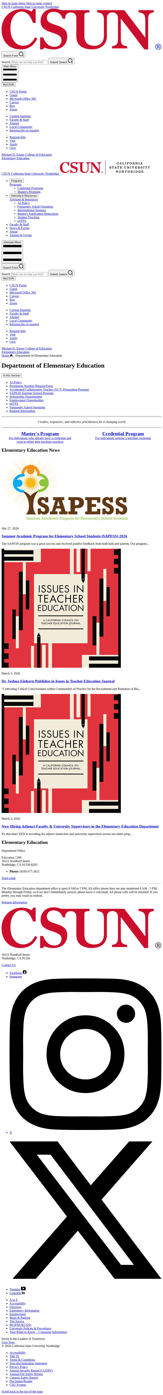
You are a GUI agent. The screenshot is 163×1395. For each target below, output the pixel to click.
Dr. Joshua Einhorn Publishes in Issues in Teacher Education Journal (58, 681)
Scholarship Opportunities (26, 396)
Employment (18, 1314)
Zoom (13, 109)
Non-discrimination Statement (28, 1363)
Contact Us (9, 965)
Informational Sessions (31, 210)
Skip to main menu (13, 3)
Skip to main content (39, 3)
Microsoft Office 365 (23, 98)
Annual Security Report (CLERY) (31, 1370)
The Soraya (17, 1321)
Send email (9, 878)
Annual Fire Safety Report (26, 1374)
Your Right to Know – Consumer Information (38, 1332)
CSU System (18, 1384)
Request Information (22, 411)
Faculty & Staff (19, 119)
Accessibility (18, 1303)
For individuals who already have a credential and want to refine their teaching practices (40, 437)
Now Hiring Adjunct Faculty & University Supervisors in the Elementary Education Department (80, 826)
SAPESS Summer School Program (31, 393)
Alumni (14, 123)
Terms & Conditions (22, 1359)
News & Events (19, 228)
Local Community (21, 127)
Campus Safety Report (24, 1377)
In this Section (11, 375)
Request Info (18, 137)
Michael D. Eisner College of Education (27, 154)
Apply (13, 144)
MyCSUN (8, 84)
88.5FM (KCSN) (20, 1325)
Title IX (14, 1356)
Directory (15, 1307)
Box (12, 106)
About (13, 231)
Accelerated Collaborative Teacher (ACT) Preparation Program (49, 389)
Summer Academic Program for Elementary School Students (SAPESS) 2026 (64, 536)
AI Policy (23, 203)
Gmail (13, 95)
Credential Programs (30, 188)
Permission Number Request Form (31, 386)
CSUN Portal (18, 91)
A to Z (14, 1300)
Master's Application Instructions (37, 213)
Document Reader (21, 1381)
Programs (16, 180)
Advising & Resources (24, 195)
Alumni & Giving (21, 235)
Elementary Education (15, 158)
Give (13, 148)
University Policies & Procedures (30, 1328)
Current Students (20, 116)
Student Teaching (28, 217)
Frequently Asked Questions (35, 206)
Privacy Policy (19, 1367)
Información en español (24, 130)
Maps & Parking (20, 1317)
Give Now (8, 1342)
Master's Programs (29, 191)
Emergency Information (24, 1310)
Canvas (14, 102)
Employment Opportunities (27, 400)
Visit (12, 140)
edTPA (21, 221)
